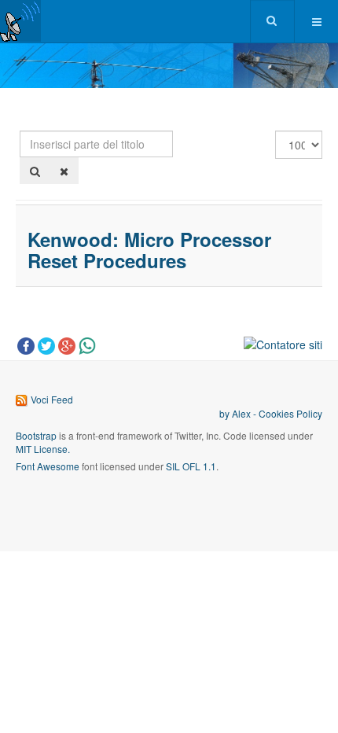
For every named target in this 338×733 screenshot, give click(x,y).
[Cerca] (35, 170)
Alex (241, 413)
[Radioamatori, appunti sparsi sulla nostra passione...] (20, 21)
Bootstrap (36, 435)
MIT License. (43, 448)
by (225, 413)
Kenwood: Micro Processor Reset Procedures (149, 249)
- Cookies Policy (286, 413)
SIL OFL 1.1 (191, 466)
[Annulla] (64, 170)
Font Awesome (47, 466)
